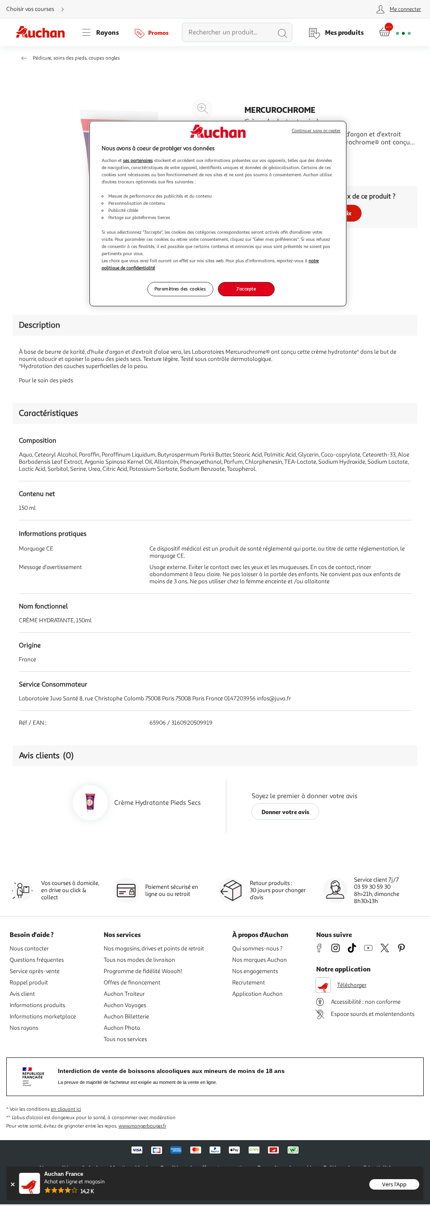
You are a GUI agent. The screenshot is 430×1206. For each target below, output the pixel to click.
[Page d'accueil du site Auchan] (43, 32)
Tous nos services (125, 1039)
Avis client (22, 993)
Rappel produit (29, 982)
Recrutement (248, 982)
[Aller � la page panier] (394, 32)
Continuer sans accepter (316, 130)
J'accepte (246, 289)
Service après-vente (35, 971)
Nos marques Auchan (259, 959)
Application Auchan (257, 993)
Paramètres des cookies (180, 289)
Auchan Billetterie (126, 1016)
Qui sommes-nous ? (257, 948)
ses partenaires (138, 160)
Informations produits (37, 1005)
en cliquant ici (66, 1109)
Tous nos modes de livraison (139, 959)
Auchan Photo (122, 1027)
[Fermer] (12, 1184)
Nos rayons (24, 1027)
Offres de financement (132, 982)
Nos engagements (255, 971)
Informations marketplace (43, 1016)
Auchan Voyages (125, 1005)
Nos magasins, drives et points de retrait (154, 948)
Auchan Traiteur (124, 993)
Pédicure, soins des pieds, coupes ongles (76, 58)
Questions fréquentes (37, 959)
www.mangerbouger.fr (142, 1126)
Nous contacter (29, 948)
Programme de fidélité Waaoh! (143, 971)
